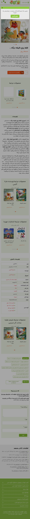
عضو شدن (15, 16)
